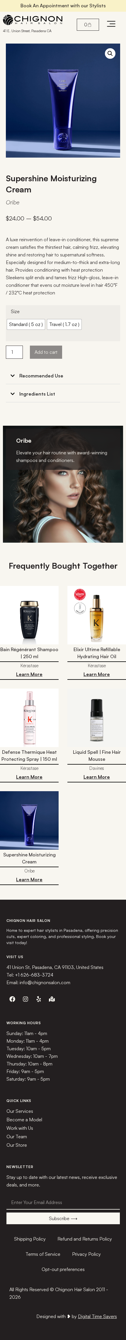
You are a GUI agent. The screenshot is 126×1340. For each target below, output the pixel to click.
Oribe (12, 202)
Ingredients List (37, 394)
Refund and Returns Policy (84, 1239)
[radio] (26, 324)
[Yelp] (39, 999)
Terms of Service (42, 1254)
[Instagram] (25, 999)
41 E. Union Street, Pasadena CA (27, 31)
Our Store (16, 1145)
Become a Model (24, 1119)
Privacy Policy (86, 1254)
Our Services (19, 1111)
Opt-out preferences (63, 1269)
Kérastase (29, 665)
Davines (96, 768)
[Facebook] (12, 999)
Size (15, 311)
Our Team (16, 1136)
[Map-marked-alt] (52, 999)
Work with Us (19, 1128)
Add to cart (46, 352)
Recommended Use (41, 376)
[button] (110, 53)
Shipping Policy (30, 1239)
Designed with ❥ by (76, 1316)
